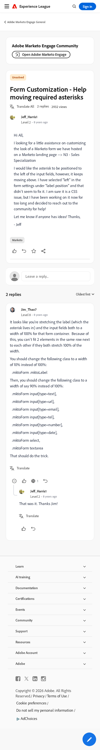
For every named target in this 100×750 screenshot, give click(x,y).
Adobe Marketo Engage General (26, 22)
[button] (25, 106)
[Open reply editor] (50, 276)
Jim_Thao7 (28, 309)
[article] (50, 396)
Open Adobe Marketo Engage (44, 54)
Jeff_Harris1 (29, 117)
